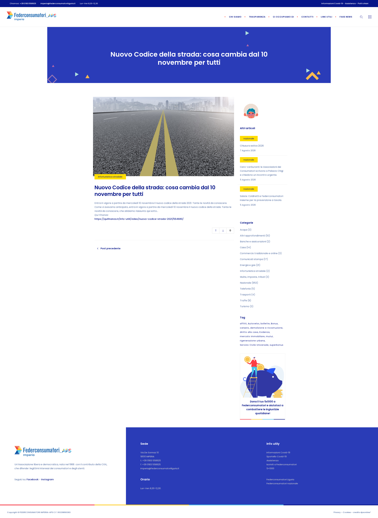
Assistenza (350, 3)
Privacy (337, 512)
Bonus (274, 323)
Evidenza (264, 332)
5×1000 (270, 468)
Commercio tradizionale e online (259, 253)
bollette (265, 323)
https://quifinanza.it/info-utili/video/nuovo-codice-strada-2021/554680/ (139, 219)
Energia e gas (247, 265)
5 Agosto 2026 (248, 179)
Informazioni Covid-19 (332, 3)
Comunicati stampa (251, 259)
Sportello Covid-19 (277, 456)
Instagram (47, 479)
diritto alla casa (249, 332)
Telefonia (245, 288)
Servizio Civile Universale (254, 344)
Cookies (347, 512)
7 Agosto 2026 (248, 150)
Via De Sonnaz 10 (149, 452)
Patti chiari (363, 3)
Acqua (243, 229)
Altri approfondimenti (252, 235)
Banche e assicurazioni (253, 241)
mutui (269, 336)
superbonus (276, 344)
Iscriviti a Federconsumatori (282, 464)
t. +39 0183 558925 (150, 460)
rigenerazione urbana (252, 340)
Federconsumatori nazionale (282, 483)
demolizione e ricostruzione (266, 327)
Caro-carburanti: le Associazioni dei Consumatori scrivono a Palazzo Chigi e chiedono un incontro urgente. (261, 171)
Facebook (33, 479)
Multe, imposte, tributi (252, 277)
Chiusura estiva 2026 (252, 145)
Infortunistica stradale (253, 271)
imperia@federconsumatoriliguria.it (57, 3)
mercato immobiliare (252, 336)
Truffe (243, 300)
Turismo (244, 306)
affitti (243, 323)
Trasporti (245, 294)
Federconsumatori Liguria (280, 479)
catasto (244, 327)
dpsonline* (365, 512)
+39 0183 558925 (28, 3)
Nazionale (245, 283)
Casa (243, 247)
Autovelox (253, 323)
